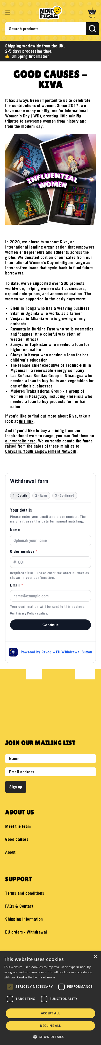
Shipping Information (30, 56)
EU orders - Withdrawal (26, 932)
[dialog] (50, 998)
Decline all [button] (50, 1025)
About (10, 852)
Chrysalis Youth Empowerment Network (40, 451)
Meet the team (18, 826)
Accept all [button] (50, 1013)
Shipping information (24, 919)
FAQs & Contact (19, 906)
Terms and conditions (24, 893)
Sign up (15, 786)
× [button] (95, 957)
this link (26, 421)
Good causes (16, 839)
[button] (7, 12)
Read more (47, 977)
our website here (20, 440)
